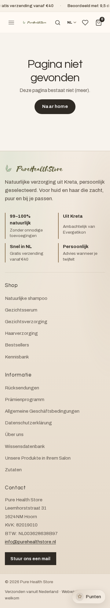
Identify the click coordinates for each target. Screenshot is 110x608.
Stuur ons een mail (30, 558)
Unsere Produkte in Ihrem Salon (38, 458)
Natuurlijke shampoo (26, 298)
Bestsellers (17, 344)
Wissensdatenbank (25, 446)
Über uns (14, 434)
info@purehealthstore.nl (30, 541)
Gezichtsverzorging (26, 321)
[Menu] (11, 22)
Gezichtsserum (21, 310)
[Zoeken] (57, 22)
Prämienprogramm (24, 399)
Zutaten (13, 469)
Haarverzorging (21, 333)
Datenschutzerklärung (28, 422)
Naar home (55, 106)
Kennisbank (17, 356)
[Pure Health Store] (35, 23)
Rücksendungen (22, 387)
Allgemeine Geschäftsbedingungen (42, 411)
